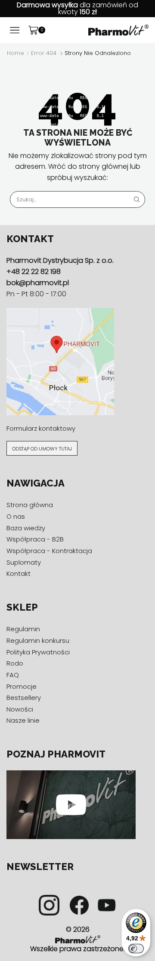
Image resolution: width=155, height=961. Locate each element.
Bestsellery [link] (23, 697)
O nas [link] (15, 516)
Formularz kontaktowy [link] (40, 428)
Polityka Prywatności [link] (38, 652)
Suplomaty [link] (23, 562)
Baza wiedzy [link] (25, 527)
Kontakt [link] (18, 573)
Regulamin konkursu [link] (37, 640)
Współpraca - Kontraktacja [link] (49, 550)
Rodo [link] (14, 663)
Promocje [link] (21, 686)
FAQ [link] (12, 674)
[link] (118, 29)
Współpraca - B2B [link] (35, 539)
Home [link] (15, 53)
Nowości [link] (19, 709)
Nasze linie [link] (23, 720)
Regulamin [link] (23, 628)
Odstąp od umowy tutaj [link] (42, 448)
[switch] (136, 948)
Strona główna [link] (29, 504)
